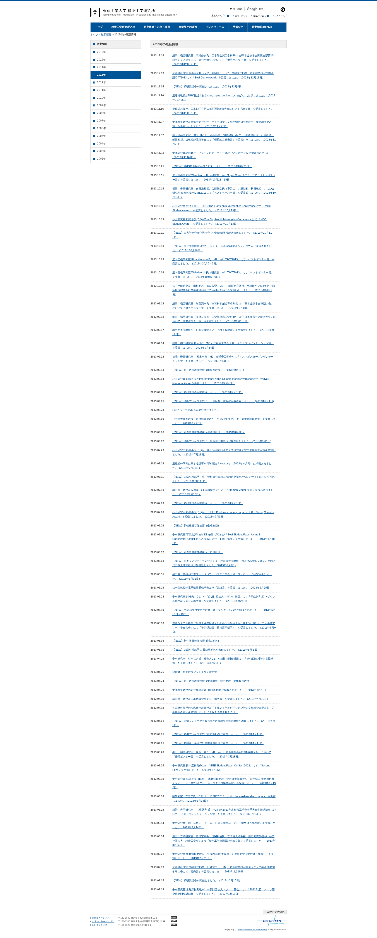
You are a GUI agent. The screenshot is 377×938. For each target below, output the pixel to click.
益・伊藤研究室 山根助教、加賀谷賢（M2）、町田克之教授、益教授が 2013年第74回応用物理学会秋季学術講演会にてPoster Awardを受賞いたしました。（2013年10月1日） (223, 290)
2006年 (101, 128)
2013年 (101, 74)
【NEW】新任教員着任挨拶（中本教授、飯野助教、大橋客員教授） (212, 681)
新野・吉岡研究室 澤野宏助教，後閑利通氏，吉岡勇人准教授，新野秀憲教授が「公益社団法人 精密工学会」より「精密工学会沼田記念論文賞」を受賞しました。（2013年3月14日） (223, 841)
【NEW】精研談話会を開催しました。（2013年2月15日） (207, 880)
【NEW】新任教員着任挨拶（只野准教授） (197, 552)
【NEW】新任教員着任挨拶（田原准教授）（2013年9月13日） (209, 370)
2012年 (101, 82)
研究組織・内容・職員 (157, 26)
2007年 (101, 120)
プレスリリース (215, 26)
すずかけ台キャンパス (103, 921)
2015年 (101, 59)
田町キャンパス (99, 925)
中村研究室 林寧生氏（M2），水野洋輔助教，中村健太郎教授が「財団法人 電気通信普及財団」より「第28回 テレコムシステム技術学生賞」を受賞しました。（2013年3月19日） (224, 783)
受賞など (238, 26)
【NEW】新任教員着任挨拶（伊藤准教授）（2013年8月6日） (208, 432)
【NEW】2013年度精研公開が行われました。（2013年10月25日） (212, 166)
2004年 (101, 143)
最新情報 (106, 34)
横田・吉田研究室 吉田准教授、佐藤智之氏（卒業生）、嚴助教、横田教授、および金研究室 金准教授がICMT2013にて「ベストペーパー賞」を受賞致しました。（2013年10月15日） (224, 193)
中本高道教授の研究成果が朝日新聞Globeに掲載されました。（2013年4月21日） (220, 689)
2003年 (101, 151)
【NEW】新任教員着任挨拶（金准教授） (196, 525)
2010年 (101, 97)
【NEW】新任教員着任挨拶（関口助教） (196, 640)
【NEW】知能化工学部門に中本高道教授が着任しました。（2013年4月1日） (218, 743)
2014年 (101, 67)
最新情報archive (262, 26)
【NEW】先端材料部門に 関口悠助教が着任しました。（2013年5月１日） (216, 649)
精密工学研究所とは (123, 26)
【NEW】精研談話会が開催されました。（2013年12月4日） (208, 86)
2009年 (101, 105)
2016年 (101, 52)
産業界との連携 (188, 26)
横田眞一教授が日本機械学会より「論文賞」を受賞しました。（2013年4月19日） (220, 698)
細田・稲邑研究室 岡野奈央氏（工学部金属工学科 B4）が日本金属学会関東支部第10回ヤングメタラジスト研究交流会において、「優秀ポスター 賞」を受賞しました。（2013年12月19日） (223, 60)
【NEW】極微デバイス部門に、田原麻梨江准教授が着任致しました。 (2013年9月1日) (223, 401)
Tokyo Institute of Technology (252, 929)
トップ (99, 26)
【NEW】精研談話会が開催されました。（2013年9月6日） (207, 392)
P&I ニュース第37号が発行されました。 (195, 410)
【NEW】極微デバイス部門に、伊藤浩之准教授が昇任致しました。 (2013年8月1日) (221, 441)
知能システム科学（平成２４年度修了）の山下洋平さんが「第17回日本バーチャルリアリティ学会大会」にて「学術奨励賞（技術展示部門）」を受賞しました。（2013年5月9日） (224, 628)
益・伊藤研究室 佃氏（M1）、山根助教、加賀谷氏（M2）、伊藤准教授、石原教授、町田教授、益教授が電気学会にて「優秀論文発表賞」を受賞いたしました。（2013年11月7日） (224, 140)
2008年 (101, 113)
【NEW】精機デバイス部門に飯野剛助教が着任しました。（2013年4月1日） (218, 734)
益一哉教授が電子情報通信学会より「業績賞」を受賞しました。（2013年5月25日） (222, 587)
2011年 (101, 90)
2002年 (101, 158)
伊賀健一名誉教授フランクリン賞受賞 (194, 672)
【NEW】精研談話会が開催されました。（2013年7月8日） (207, 503)
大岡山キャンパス (101, 918)
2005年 (101, 135)
